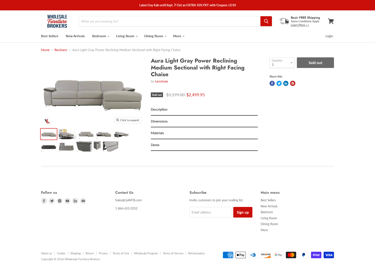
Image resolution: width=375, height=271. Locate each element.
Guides (61, 253)
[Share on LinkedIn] (285, 83)
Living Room (125, 36)
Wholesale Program (146, 253)
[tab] (204, 109)
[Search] (266, 21)
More (177, 36)
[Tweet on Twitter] (279, 83)
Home (45, 50)
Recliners (60, 50)
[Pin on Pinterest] (292, 83)
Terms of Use (121, 253)
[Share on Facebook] (272, 83)
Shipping (75, 253)
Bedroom (99, 36)
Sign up (243, 212)
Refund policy (196, 253)
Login (329, 36)
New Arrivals (75, 36)
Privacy (103, 253)
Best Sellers (49, 36)
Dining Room (154, 36)
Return (90, 253)
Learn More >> (300, 25)
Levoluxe (161, 81)
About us (46, 253)
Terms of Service (173, 253)
